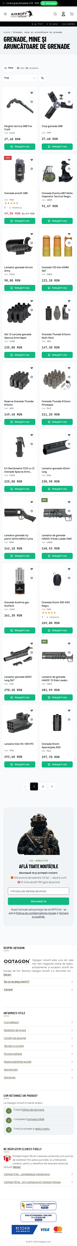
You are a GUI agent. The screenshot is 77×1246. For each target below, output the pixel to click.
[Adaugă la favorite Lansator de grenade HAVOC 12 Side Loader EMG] (69, 643)
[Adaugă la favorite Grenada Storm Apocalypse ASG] (69, 710)
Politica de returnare (32, 1109)
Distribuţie (9, 1077)
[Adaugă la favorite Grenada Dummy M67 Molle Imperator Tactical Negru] (69, 160)
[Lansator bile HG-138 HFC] (19, 722)
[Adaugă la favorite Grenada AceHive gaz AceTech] (32, 569)
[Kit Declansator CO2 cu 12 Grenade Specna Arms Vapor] (19, 447)
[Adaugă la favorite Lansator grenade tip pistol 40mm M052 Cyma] (32, 502)
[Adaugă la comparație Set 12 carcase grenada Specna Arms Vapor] (32, 310)
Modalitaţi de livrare (15, 1030)
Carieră (8, 989)
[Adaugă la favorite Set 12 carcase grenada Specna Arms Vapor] (32, 301)
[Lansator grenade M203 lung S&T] (19, 655)
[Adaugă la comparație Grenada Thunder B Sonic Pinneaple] (69, 377)
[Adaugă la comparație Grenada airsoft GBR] (32, 169)
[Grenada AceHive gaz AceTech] (19, 581)
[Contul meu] (63, 14)
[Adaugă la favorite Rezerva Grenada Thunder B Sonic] (32, 368)
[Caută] (55, 14)
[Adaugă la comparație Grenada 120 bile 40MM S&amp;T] (69, 243)
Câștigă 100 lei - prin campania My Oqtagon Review (32, 1182)
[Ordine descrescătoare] (42, 78)
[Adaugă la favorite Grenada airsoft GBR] (32, 160)
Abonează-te (38, 901)
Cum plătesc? (11, 1022)
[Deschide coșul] (72, 14)
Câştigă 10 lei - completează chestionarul (27, 1174)
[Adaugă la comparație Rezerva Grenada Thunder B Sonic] (32, 377)
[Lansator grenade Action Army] (19, 246)
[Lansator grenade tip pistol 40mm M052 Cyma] (19, 514)
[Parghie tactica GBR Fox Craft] (19, 104)
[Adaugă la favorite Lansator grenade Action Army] (32, 234)
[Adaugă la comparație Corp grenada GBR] (69, 102)
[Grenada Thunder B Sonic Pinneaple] (57, 380)
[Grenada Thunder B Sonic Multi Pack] (57, 313)
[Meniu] (5, 14)
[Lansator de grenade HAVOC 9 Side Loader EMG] (57, 514)
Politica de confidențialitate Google (36, 913)
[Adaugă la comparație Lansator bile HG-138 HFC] (32, 719)
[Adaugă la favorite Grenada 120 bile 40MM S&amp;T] (69, 234)
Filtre (10, 67)
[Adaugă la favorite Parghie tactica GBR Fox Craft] (32, 93)
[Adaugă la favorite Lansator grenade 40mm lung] (69, 435)
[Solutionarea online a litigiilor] (38, 1217)
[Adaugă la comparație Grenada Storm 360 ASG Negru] (69, 578)
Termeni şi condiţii (14, 1045)
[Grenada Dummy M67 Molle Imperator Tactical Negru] (57, 171)
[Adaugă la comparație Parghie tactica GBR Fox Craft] (32, 102)
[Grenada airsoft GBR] (19, 171)
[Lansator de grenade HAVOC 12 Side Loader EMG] (57, 655)
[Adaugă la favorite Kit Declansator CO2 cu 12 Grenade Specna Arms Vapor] (32, 435)
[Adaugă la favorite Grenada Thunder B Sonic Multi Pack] (69, 301)
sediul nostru (42, 1128)
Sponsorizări (11, 1069)
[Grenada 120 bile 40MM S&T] (57, 246)
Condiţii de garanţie (15, 1038)
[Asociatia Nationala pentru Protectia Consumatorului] (38, 1205)
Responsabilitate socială (17, 1061)
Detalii (7, 974)
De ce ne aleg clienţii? (16, 981)
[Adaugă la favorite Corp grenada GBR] (69, 93)
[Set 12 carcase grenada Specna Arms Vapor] (19, 313)
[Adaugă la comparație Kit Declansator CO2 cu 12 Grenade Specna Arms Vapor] (32, 444)
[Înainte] (52, 786)
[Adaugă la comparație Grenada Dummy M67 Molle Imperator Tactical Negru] (69, 169)
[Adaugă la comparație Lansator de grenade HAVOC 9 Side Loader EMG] (69, 511)
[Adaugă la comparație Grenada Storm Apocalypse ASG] (69, 719)
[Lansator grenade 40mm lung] (57, 447)
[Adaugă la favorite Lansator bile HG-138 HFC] (32, 710)
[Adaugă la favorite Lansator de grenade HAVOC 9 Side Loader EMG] (69, 502)
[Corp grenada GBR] (57, 104)
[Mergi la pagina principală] (21, 14)
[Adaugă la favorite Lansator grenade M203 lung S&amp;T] (32, 643)
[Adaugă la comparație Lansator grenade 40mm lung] (69, 444)
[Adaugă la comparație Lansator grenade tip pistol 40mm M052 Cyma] (32, 511)
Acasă (7, 32)
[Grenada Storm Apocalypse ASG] (57, 722)
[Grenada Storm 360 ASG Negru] (57, 581)
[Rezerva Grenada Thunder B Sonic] (19, 380)
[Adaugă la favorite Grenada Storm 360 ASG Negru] (69, 569)
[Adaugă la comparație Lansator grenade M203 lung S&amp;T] (32, 652)
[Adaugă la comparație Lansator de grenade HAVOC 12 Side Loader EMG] (69, 652)
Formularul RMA (35, 1119)
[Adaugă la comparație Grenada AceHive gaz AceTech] (32, 578)
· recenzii (13, 207)
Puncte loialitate (13, 1053)
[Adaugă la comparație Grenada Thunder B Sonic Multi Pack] (69, 310)
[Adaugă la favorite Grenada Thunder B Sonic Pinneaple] (69, 368)
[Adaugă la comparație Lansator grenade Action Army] (32, 243)
